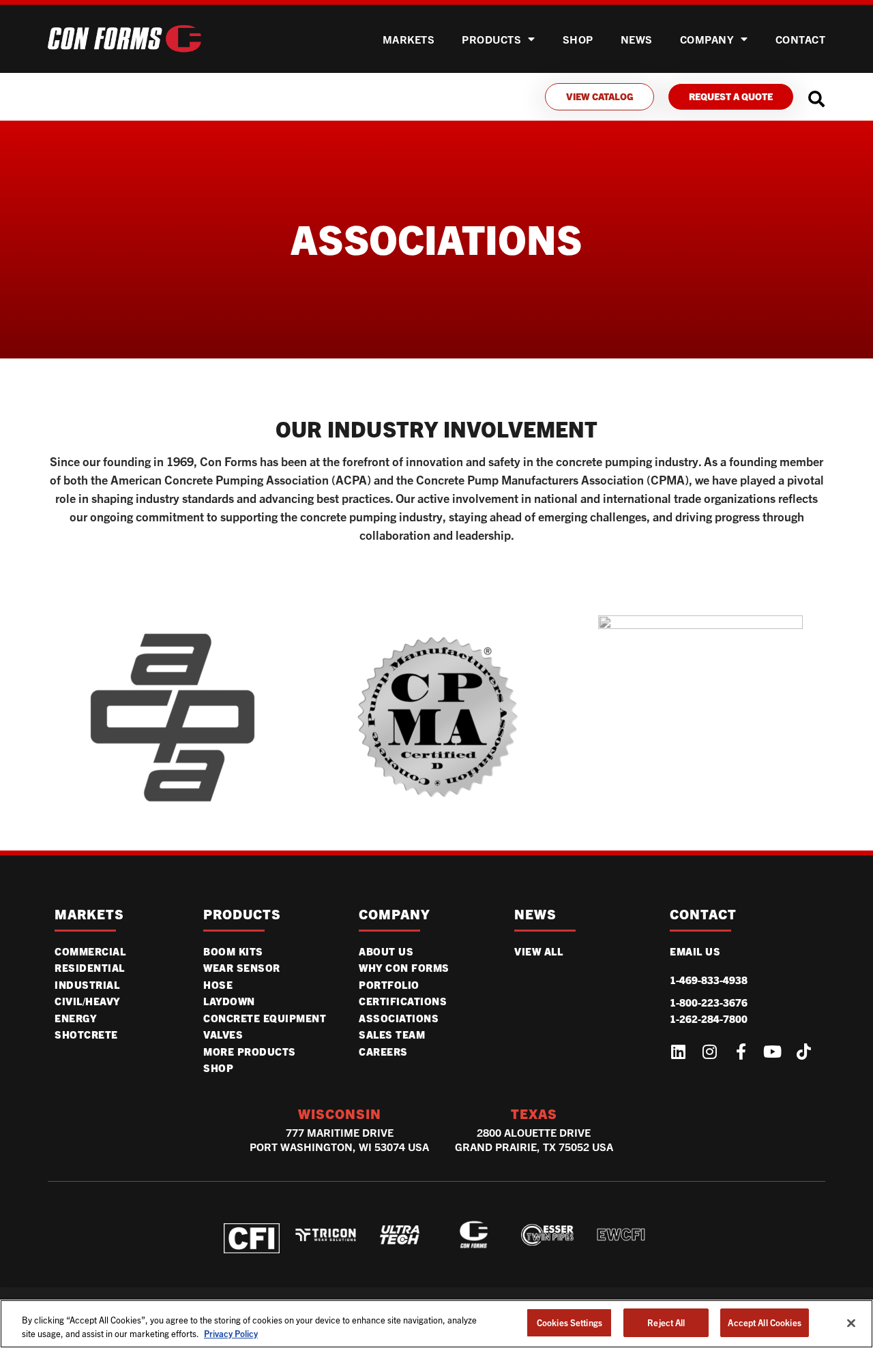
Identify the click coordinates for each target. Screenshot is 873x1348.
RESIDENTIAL (90, 968)
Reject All (666, 1322)
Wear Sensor (241, 968)
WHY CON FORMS (404, 968)
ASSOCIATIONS (399, 1018)
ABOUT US (386, 951)
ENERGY (75, 1018)
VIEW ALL (538, 951)
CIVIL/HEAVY (87, 1001)
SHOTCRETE (86, 1034)
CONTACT (703, 914)
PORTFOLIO (389, 985)
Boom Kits (233, 951)
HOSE (218, 985)
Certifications (403, 1001)
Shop (218, 1068)
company (394, 914)
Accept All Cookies (764, 1322)
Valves (223, 1034)
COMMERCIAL (90, 951)
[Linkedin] (678, 1051)
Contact (800, 39)
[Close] (851, 1323)
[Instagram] (709, 1051)
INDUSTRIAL (87, 985)
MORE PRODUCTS (249, 1051)
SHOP (578, 39)
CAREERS (383, 1051)
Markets (409, 39)
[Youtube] (772, 1051)
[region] (436, 1324)
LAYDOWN (229, 1001)
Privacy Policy (231, 1333)
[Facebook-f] (741, 1051)
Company (707, 39)
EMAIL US (695, 951)
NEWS (535, 914)
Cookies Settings (569, 1322)
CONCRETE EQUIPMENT (264, 1018)
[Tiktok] (803, 1051)
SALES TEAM (392, 1034)
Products (491, 39)
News (637, 39)
